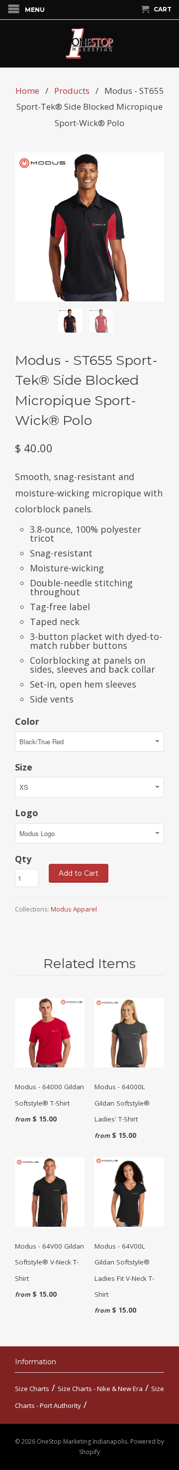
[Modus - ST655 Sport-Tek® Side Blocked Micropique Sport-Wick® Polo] (89, 226)
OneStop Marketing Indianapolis (82, 1441)
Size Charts (32, 1388)
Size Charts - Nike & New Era (100, 1388)
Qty (23, 859)
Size (23, 767)
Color (27, 721)
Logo (26, 813)
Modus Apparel (74, 909)
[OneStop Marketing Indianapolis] (89, 43)
